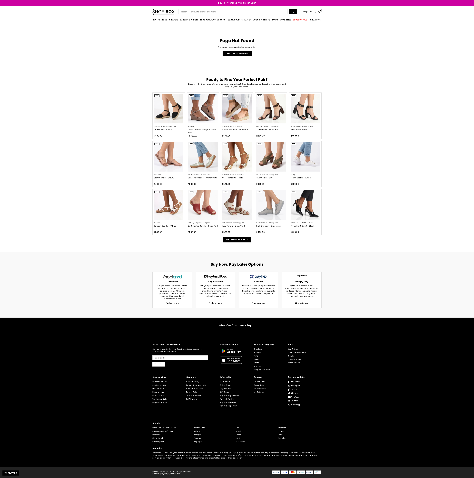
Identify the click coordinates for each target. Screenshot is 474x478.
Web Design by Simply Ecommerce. (166, 474)
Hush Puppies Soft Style (162, 431)
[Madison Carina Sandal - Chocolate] (237, 108)
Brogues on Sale (159, 402)
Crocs (238, 434)
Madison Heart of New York (164, 428)
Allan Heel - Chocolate (267, 129)
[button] (319, 11)
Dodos (281, 434)
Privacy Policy (192, 392)
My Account (259, 381)
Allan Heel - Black (299, 129)
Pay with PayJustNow (229, 395)
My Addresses (260, 388)
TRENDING (162, 20)
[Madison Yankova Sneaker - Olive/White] (203, 157)
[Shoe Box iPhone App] (231, 362)
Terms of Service (194, 395)
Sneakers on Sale (160, 381)
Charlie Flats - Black (163, 129)
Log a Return (225, 388)
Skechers (282, 428)
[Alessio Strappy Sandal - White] (168, 205)
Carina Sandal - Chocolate (235, 129)
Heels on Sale (158, 392)
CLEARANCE (315, 20)
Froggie (197, 434)
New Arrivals (293, 349)
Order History (260, 385)
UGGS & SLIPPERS (261, 20)
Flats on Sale (158, 388)
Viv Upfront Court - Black (302, 226)
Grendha (282, 438)
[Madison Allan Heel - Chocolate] (271, 108)
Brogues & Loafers (262, 369)
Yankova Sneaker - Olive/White (202, 177)
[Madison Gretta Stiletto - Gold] (237, 157)
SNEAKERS (173, 20)
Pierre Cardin (158, 438)
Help (305, 11)
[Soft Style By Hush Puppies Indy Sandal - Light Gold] (237, 205)
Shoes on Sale (294, 363)
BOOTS (221, 20)
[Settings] (311, 11)
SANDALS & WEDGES (189, 20)
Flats (256, 356)
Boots (256, 363)
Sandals (257, 352)
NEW (154, 20)
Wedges (257, 366)
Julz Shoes (240, 441)
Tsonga (197, 438)
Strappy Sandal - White (165, 226)
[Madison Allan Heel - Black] (305, 108)
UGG (238, 438)
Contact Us (225, 381)
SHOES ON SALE (300, 20)
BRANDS (274, 20)
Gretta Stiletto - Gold (232, 177)
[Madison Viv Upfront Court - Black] (305, 205)
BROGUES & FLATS (208, 20)
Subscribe (159, 364)
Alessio (239, 431)
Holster (197, 431)
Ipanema (156, 434)
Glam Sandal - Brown (164, 177)
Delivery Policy (192, 381)
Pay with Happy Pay (228, 406)
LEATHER (247, 20)
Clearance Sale (294, 359)
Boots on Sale (158, 395)
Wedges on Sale (159, 399)
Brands (291, 356)
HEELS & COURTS (234, 20)
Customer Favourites (297, 352)
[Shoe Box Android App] (231, 352)
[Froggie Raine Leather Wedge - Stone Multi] (203, 108)
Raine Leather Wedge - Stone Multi (202, 131)
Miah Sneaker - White (301, 177)
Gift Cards (224, 392)
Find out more (172, 303)
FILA (237, 428)
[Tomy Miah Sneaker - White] (305, 157)
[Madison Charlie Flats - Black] (168, 108)
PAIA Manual (191, 399)
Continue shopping (237, 53)
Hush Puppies (158, 441)
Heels (256, 359)
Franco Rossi (199, 428)
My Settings (259, 392)
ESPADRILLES (285, 20)
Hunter (281, 431)
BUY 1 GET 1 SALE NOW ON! (237, 3)
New (157, 96)
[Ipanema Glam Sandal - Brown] (168, 157)
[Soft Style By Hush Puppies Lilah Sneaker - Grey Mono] (271, 205)
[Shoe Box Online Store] (165, 12)
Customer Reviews (194, 388)
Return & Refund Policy (196, 385)
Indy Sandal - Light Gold (233, 226)
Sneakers (258, 349)
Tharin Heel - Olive (265, 177)
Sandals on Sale (159, 385)
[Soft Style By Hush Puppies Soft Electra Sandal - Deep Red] (203, 205)
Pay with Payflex (227, 399)
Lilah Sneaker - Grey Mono (268, 226)
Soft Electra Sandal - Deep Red (203, 226)
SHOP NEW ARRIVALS (237, 239)
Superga (198, 441)
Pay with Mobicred (228, 402)
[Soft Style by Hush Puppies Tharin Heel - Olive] (271, 157)
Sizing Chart (225, 385)
